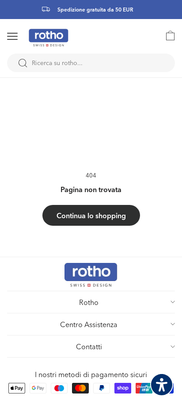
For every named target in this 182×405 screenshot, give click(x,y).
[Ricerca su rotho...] (22, 63)
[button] (24, 36)
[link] (166, 35)
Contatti (89, 346)
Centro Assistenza (89, 324)
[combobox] (91, 63)
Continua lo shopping (91, 215)
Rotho (89, 302)
